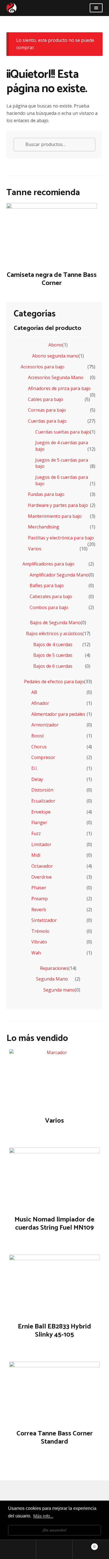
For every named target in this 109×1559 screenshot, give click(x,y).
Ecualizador (43, 801)
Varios (34, 549)
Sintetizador (44, 920)
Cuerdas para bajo (47, 421)
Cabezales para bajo (51, 596)
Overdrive (41, 877)
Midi (35, 855)
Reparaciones (54, 968)
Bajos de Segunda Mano (55, 622)
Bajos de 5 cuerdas (52, 655)
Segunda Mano (52, 979)
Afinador (40, 703)
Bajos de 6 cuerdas (52, 666)
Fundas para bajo (46, 494)
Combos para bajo (49, 607)
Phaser (38, 888)
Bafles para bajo (47, 585)
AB (34, 692)
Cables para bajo (45, 399)
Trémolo (40, 931)
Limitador (41, 844)
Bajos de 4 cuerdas (52, 644)
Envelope (41, 812)
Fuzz (36, 833)
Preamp (39, 898)
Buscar (54, 1549)
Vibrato (39, 942)
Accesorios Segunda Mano (55, 377)
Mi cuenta (18, 1549)
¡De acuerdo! (54, 1530)
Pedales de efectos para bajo (54, 681)
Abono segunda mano (55, 356)
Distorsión (42, 790)
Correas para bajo (47, 410)
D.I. (34, 768)
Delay (37, 779)
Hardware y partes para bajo (58, 505)
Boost (37, 736)
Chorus (39, 747)
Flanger (39, 822)
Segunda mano (59, 990)
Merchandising (43, 527)
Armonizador (45, 725)
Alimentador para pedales (58, 714)
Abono (55, 345)
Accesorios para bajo (42, 367)
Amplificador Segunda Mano (59, 575)
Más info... (43, 1516)
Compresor (43, 757)
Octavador (42, 866)
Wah (36, 953)
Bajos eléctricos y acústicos (54, 633)
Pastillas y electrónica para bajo (61, 538)
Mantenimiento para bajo (55, 516)
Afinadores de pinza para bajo (59, 388)
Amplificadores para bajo (48, 564)
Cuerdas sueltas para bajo (62, 432)
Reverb (38, 909)
